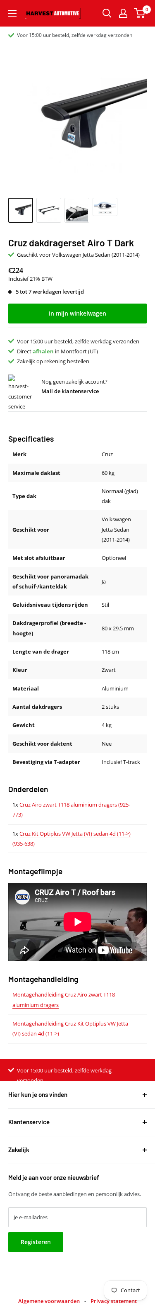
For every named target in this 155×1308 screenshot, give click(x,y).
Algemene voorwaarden (49, 1301)
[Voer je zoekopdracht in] (107, 13)
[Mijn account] (123, 13)
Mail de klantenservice (70, 391)
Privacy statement (114, 1301)
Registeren (36, 1242)
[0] (140, 13)
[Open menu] (12, 13)
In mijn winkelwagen (77, 313)
